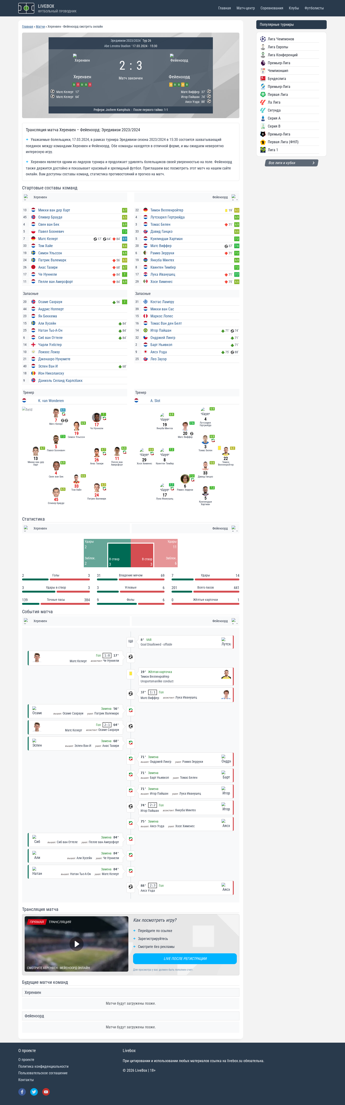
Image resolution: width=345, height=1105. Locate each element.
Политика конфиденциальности (43, 1066)
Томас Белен (160, 224)
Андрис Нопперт (51, 309)
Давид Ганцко (161, 231)
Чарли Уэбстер (50, 344)
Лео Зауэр (158, 359)
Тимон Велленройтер (166, 210)
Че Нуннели (47, 274)
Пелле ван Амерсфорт (55, 281)
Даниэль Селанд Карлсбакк (60, 380)
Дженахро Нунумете (54, 359)
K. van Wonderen (51, 400)
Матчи (40, 26)
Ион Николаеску (51, 373)
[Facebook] (22, 1092)
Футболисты (314, 8)
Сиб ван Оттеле (50, 337)
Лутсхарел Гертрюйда (167, 217)
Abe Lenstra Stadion (117, 46)
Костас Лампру (162, 302)
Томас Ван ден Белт (166, 323)
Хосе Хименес (161, 281)
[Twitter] (34, 1092)
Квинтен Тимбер (163, 267)
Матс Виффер (161, 246)
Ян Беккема (47, 316)
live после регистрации (185, 958)
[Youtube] (46, 1092)
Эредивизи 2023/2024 (126, 40)
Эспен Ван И (48, 366)
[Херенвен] (82, 69)
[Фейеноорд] (179, 69)
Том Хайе (45, 246)
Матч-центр (246, 8)
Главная (224, 8)
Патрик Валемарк (52, 260)
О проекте (26, 1059)
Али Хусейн (47, 323)
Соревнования (272, 8)
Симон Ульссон (50, 253)
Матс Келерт (48, 239)
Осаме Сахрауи (50, 302)
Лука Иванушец (162, 274)
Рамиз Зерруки (162, 253)
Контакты (26, 1080)
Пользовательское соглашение (43, 1073)
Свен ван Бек (48, 224)
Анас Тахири (48, 267)
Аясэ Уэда (158, 352)
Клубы (294, 8)
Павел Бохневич (51, 231)
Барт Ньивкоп (161, 344)
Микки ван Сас (162, 309)
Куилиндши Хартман (166, 239)
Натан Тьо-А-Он (50, 330)
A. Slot (155, 400)
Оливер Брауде (50, 217)
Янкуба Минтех (162, 260)
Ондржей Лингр (162, 337)
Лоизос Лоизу (49, 352)
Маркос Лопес (161, 316)
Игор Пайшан (160, 330)
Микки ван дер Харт (54, 210)
